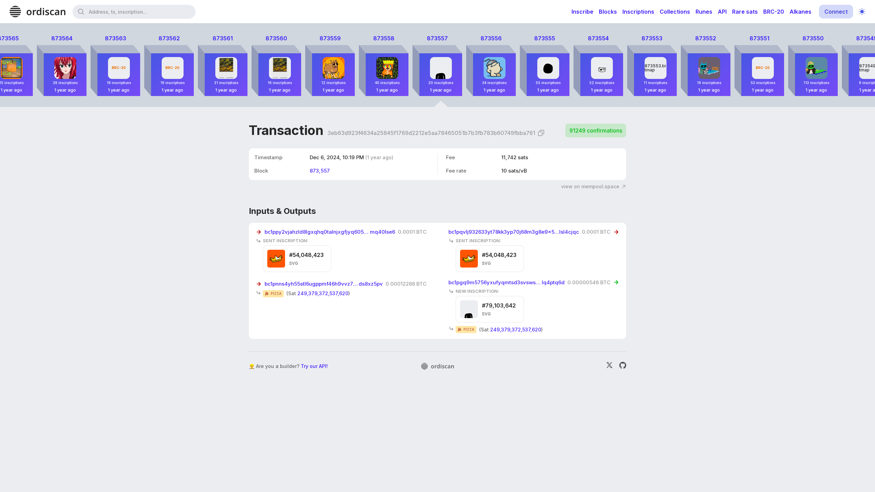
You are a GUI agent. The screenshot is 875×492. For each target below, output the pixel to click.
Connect (836, 11)
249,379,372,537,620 (322, 293)
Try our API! (314, 366)
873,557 (320, 170)
